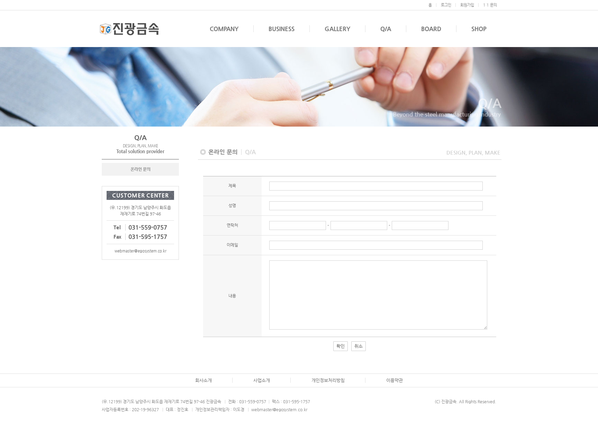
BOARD (431, 28)
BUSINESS (282, 28)
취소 (358, 346)
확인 (340, 346)
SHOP (479, 28)
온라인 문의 (140, 169)
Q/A (385, 28)
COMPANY (224, 28)
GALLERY (337, 28)
